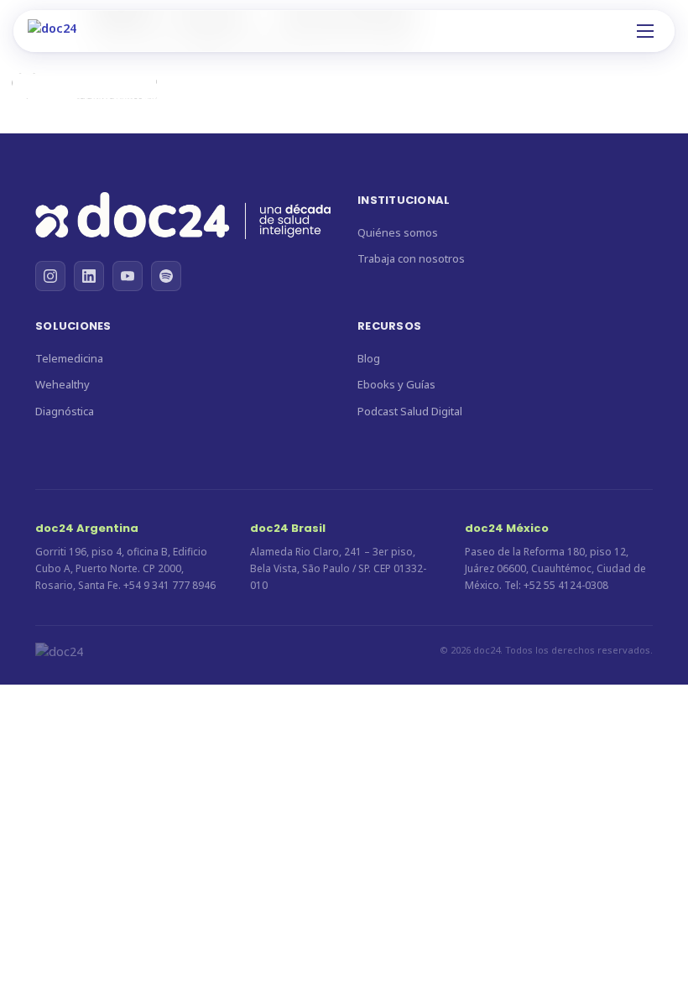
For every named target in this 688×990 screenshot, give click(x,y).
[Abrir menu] (645, 31)
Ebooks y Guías (396, 384)
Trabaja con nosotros (411, 258)
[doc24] (183, 218)
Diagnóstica (64, 411)
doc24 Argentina (86, 528)
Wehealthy (62, 384)
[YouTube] (127, 276)
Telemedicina (69, 358)
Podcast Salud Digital (409, 411)
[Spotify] (166, 276)
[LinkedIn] (89, 276)
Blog (368, 358)
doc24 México (507, 528)
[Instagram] (50, 276)
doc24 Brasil (288, 528)
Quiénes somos (397, 232)
